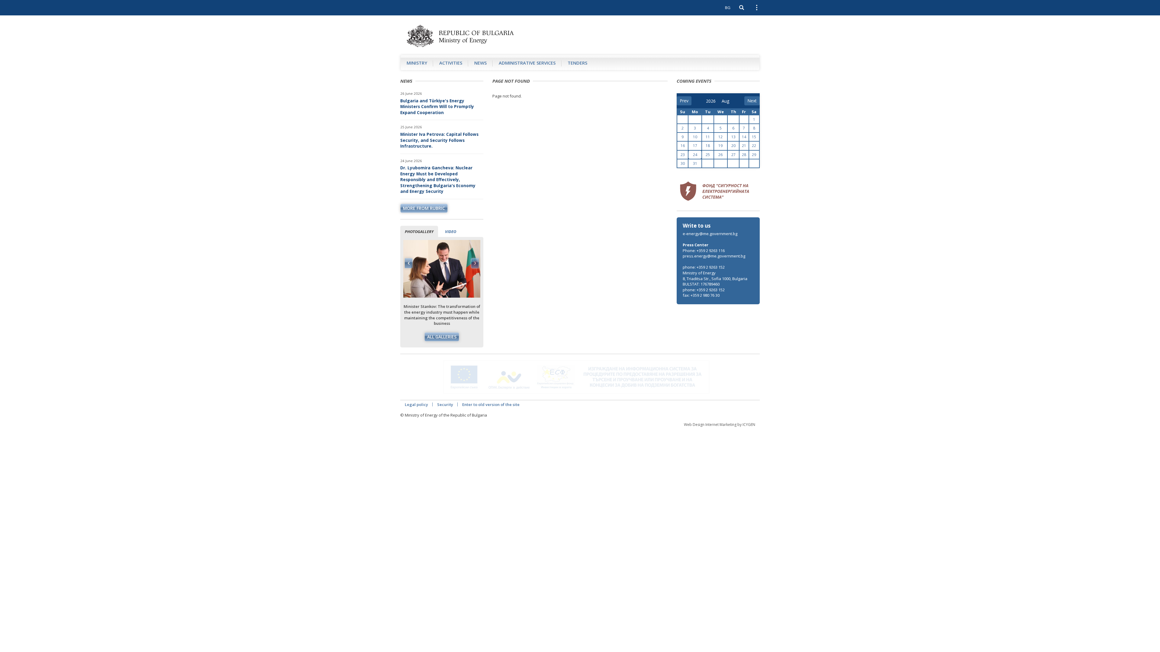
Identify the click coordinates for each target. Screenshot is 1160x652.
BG (727, 7)
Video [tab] (450, 231)
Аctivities (450, 63)
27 (733, 154)
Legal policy (416, 404)
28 (744, 154)
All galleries (441, 337)
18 (708, 145)
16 (683, 145)
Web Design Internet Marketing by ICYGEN (719, 424)
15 (754, 136)
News (480, 63)
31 (695, 163)
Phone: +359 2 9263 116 (704, 250)
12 (720, 136)
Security (445, 404)
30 (683, 163)
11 (708, 136)
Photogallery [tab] (419, 231)
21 (744, 145)
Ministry (417, 63)
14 (744, 136)
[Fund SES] (714, 190)
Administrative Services (527, 63)
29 (754, 154)
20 (733, 145)
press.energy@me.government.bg (714, 256)
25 (708, 154)
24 (695, 154)
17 (695, 145)
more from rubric (424, 208)
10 (695, 136)
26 (720, 154)
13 (733, 136)
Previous (409, 263)
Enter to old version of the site (491, 404)
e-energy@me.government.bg (710, 233)
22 (754, 145)
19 (720, 145)
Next (475, 263)
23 (683, 154)
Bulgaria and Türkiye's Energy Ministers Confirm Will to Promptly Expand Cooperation (437, 106)
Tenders (577, 63)
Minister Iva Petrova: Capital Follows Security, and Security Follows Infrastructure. (439, 140)
